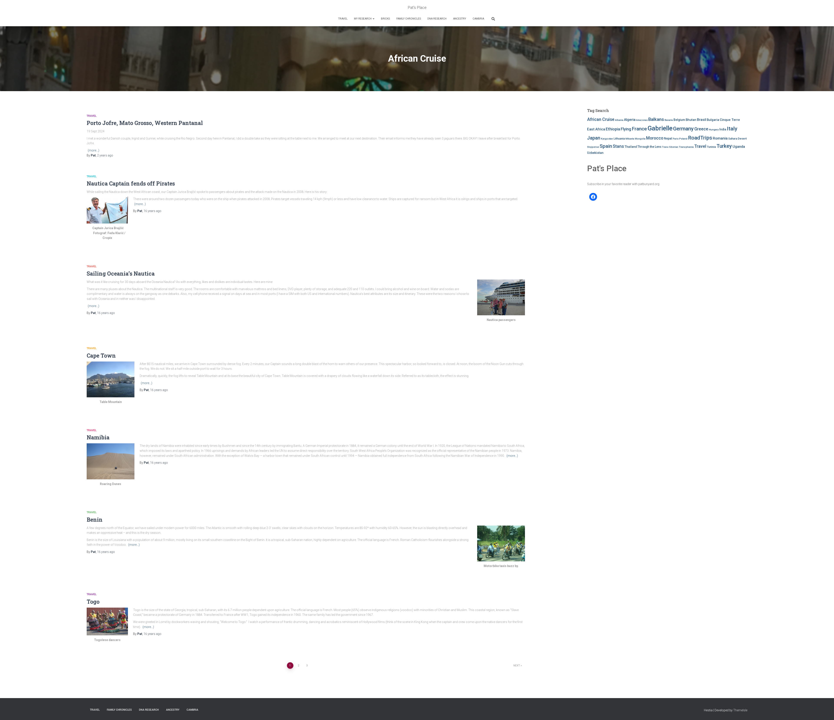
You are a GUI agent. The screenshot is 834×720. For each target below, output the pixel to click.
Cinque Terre (730, 120)
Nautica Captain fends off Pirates (131, 183)
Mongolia (640, 138)
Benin (95, 519)
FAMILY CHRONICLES (408, 18)
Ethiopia (613, 129)
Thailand (631, 146)
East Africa (596, 129)
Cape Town (101, 355)
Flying (626, 129)
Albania (619, 120)
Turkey (724, 146)
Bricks (385, 18)
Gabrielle (659, 128)
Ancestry (459, 18)
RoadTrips (700, 138)
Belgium (679, 120)
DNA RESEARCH (437, 18)
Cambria (478, 18)
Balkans (656, 119)
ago (105, 155)
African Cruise (600, 119)
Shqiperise (593, 147)
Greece (701, 129)
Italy (732, 128)
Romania (720, 138)
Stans (618, 146)
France (639, 129)
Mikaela (630, 138)
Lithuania (619, 138)
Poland (683, 138)
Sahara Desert (737, 138)
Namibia (98, 437)
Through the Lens (649, 146)
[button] (373, 18)
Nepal (668, 138)
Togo (93, 601)
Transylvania (686, 146)
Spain (606, 146)
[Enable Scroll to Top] (825, 711)
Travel (343, 18)
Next (516, 665)
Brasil (701, 120)
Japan (593, 138)
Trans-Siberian (670, 147)
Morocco (654, 138)
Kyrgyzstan (607, 138)
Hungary (714, 129)
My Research (363, 18)
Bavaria (669, 120)
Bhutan (691, 120)
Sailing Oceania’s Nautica (121, 273)
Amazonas (642, 120)
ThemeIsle (740, 710)
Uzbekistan (595, 153)
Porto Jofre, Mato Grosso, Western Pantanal (145, 123)
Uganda (739, 147)
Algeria (629, 119)
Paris (675, 138)
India (722, 129)
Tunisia (711, 146)
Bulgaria (713, 120)
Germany (683, 129)
